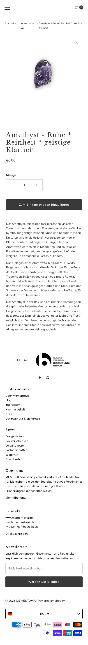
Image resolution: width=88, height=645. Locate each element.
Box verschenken (16, 441)
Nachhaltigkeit (15, 409)
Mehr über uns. (15, 497)
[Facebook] (40, 377)
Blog (8, 400)
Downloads (12, 459)
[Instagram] (47, 377)
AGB (8, 414)
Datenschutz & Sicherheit (22, 418)
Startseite (10, 23)
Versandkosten (15, 445)
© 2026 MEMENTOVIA (20, 600)
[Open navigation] (7, 7)
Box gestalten (14, 436)
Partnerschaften (16, 450)
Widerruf (11, 454)
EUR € (45, 613)
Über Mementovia (17, 395)
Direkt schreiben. (16, 533)
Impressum (13, 404)
